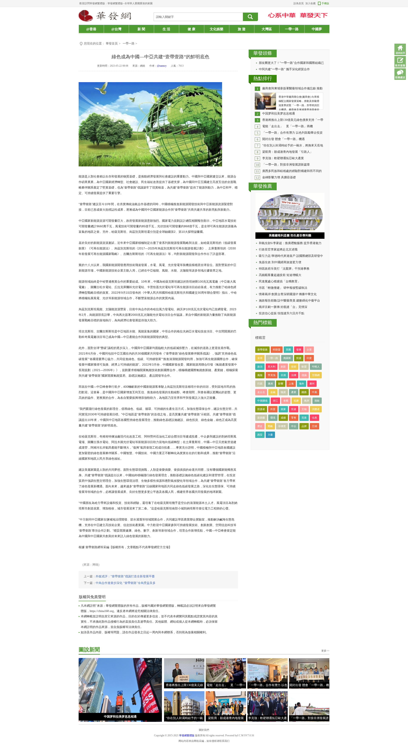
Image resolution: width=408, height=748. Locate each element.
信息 (314, 417)
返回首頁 (400, 49)
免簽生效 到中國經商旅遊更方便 (280, 262)
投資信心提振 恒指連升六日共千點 (281, 313)
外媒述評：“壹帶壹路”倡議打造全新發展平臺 (125, 576)
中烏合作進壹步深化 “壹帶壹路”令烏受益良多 (126, 583)
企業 (309, 349)
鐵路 (304, 392)
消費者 (316, 409)
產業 (293, 392)
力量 (270, 434)
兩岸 (306, 400)
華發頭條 (262, 53)
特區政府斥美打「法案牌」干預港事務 (284, 268)
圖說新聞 (89, 649)
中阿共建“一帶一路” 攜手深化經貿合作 (284, 69)
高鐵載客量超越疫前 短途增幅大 (280, 275)
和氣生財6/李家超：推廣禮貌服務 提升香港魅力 (290, 243)
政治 (259, 366)
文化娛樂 (216, 29)
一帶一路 (292, 29)
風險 (259, 375)
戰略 (270, 426)
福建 (296, 400)
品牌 (304, 426)
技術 (293, 366)
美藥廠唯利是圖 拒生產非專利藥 (290, 235)
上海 (291, 383)
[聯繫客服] (400, 61)
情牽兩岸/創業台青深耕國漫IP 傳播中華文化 (288, 294)
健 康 (191, 29)
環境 (272, 417)
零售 (293, 417)
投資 (298, 358)
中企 (293, 426)
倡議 (304, 375)
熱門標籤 (262, 322)
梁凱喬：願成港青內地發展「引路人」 (287, 151)
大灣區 (267, 29)
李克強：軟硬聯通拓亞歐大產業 (283, 158)
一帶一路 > (130, 43)
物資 (283, 392)
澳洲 (270, 383)
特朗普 (276, 349)
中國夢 (317, 29)
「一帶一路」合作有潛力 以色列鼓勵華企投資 (292, 132)
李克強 (271, 375)
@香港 (91, 29)
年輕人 (316, 366)
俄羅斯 (287, 358)
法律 (293, 375)
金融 (272, 392)
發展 (298, 349)
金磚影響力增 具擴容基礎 (279, 177)
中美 (314, 392)
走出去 (261, 392)
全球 (259, 358)
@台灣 (116, 29)
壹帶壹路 (262, 349)
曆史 (259, 426)
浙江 (275, 400)
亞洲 (314, 426)
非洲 (283, 375)
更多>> (325, 650)
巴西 (259, 383)
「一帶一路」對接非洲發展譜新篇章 (286, 164)
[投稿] (400, 74)
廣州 (311, 383)
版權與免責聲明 (92, 597)
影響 (280, 383)
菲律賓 (282, 426)
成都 (283, 417)
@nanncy (162, 65)
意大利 (271, 366)
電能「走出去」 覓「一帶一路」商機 (287, 126)
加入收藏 (310, 3)
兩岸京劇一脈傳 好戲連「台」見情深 (283, 307)
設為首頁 (298, 3)
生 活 (166, 29)
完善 (304, 417)
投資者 (261, 409)
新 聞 (141, 29)
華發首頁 (112, 43)
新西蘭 (261, 417)
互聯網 (316, 375)
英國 (288, 349)
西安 (259, 434)
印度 (309, 358)
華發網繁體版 (186, 735)
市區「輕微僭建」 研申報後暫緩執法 (283, 287)
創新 (283, 366)
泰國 (285, 400)
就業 (283, 409)
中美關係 (262, 400)
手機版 (325, 3)
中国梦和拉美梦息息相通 (278, 113)
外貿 (272, 409)
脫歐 (317, 400)
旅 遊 (241, 29)
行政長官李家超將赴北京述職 (278, 249)
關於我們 (204, 729)
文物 (304, 409)
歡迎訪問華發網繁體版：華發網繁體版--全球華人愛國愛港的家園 (116, 3)
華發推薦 (262, 186)
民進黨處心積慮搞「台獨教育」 (279, 281)
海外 (301, 383)
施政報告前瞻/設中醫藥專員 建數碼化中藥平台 (289, 300)
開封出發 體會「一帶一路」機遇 (283, 139)
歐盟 (304, 366)
